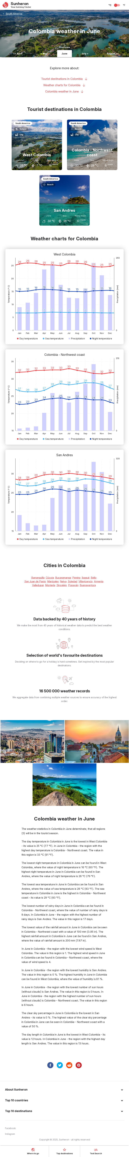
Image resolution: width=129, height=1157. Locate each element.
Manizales (53, 581)
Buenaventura (88, 585)
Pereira (76, 577)
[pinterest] (79, 1065)
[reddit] (69, 1065)
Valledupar (38, 585)
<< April (17, 53)
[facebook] (50, 1065)
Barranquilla (38, 577)
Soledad (72, 581)
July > (84, 53)
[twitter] (60, 1065)
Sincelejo (61, 585)
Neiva (63, 581)
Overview (64, 47)
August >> (113, 53)
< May (44, 53)
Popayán (73, 585)
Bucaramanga (63, 577)
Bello (93, 577)
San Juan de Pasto (35, 581)
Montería (50, 585)
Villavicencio (86, 581)
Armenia (98, 581)
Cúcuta (50, 577)
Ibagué (86, 577)
